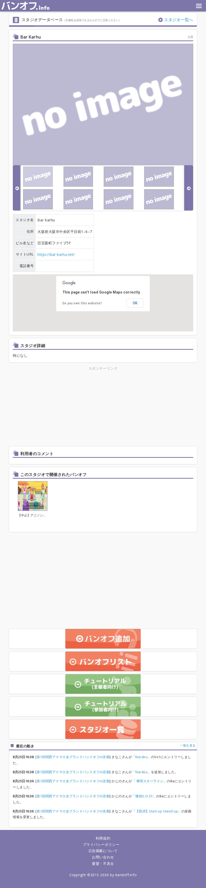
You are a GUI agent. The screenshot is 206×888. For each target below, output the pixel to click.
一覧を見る (188, 745)
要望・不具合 (103, 863)
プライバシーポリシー (101, 844)
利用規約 (103, 838)
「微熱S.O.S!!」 (144, 796)
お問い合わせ (103, 857)
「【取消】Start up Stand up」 (156, 811)
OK (135, 303)
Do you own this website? (82, 303)
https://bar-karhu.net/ (56, 254)
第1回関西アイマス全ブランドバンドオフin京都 (73, 757)
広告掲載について (103, 850)
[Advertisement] (59, 406)
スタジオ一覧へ (178, 19)
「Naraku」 (141, 757)
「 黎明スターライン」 (149, 781)
